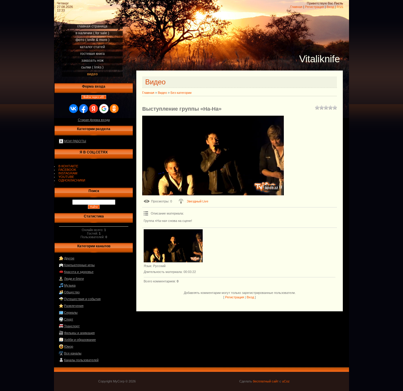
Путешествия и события (82, 299)
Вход (330, 7)
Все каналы (72, 353)
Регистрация (314, 7)
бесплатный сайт (266, 381)
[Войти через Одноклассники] (114, 108)
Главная (296, 7)
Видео (162, 92)
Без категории (181, 92)
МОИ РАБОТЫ (75, 141)
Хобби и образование (80, 339)
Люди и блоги (74, 278)
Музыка (70, 285)
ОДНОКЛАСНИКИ (71, 180)
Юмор (68, 346)
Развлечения (73, 305)
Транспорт (72, 326)
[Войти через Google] (104, 108)
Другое (69, 258)
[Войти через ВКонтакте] (73, 108)
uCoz (286, 381)
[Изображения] (173, 246)
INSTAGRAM (67, 173)
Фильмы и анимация (79, 333)
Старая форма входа (94, 120)
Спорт (68, 319)
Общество (72, 292)
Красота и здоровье (79, 272)
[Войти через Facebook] (83, 108)
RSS (340, 7)
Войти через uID (93, 97)
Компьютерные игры (79, 265)
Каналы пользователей (81, 360)
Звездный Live (197, 201)
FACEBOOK (67, 169)
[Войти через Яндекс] (93, 108)
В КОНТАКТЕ (68, 166)
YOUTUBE (66, 177)
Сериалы (71, 312)
